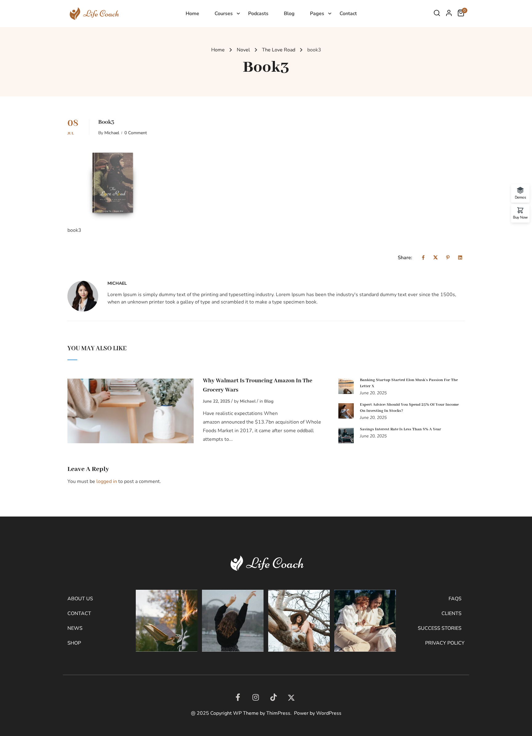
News (75, 628)
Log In (449, 14)
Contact (348, 13)
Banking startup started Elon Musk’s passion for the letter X (409, 383)
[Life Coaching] (93, 13)
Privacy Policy (445, 643)
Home (192, 13)
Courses (224, 13)
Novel (243, 49)
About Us (80, 598)
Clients (451, 613)
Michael (111, 133)
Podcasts (258, 13)
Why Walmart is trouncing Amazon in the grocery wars (257, 385)
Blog (289, 13)
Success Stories (439, 628)
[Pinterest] (447, 257)
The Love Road (278, 49)
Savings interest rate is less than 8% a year (400, 429)
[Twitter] (435, 257)
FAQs (455, 598)
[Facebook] (423, 257)
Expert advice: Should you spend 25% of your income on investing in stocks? (409, 407)
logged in (106, 481)
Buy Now (520, 217)
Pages (317, 13)
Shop (74, 643)
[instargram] (255, 697)
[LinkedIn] (273, 697)
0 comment (135, 133)
